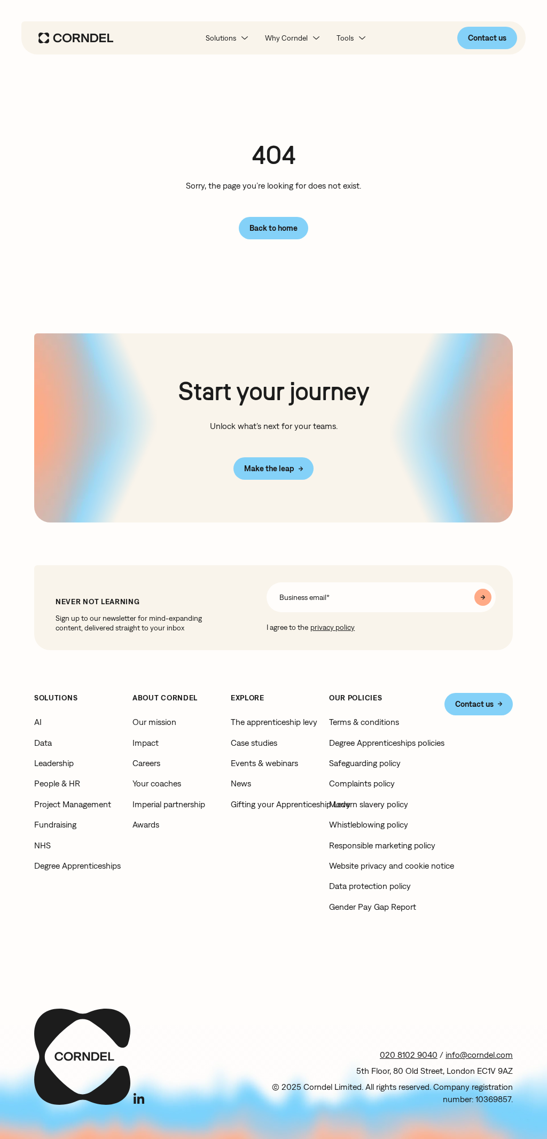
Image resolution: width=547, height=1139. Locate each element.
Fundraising (55, 824)
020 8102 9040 (408, 1054)
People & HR (57, 783)
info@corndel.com (479, 1054)
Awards (145, 824)
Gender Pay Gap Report (372, 906)
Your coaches (156, 783)
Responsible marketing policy (382, 845)
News (241, 783)
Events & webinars (264, 763)
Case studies (254, 742)
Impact (145, 742)
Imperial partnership (168, 804)
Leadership (54, 763)
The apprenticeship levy (274, 722)
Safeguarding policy (365, 763)
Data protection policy (370, 886)
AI (38, 722)
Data (43, 742)
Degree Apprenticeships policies (386, 742)
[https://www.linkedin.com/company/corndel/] (138, 1098)
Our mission (154, 722)
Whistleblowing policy (368, 824)
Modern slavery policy (368, 804)
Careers (146, 763)
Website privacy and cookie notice (391, 865)
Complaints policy (362, 783)
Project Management (72, 804)
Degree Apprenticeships (77, 865)
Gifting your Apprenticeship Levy (290, 804)
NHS (42, 845)
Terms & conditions (364, 722)
